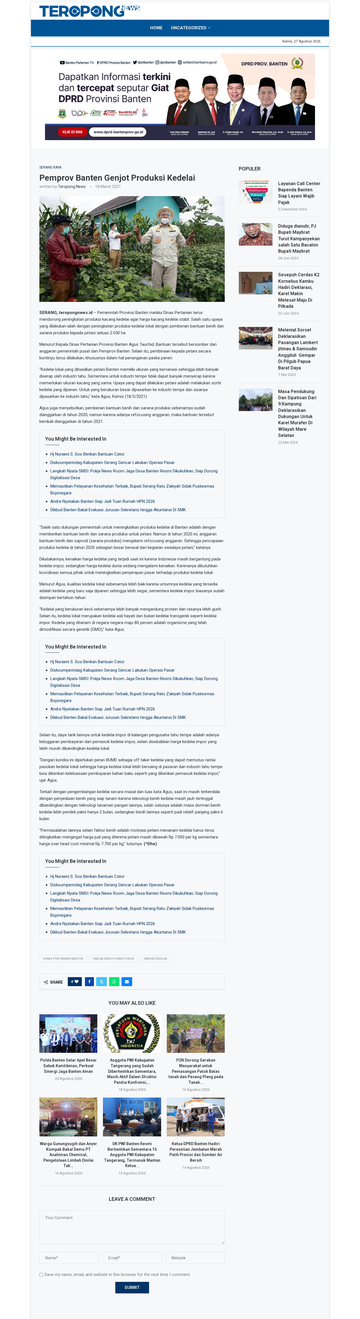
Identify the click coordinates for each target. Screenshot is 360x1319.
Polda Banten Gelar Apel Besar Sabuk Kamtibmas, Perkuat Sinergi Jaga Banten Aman (68, 1065)
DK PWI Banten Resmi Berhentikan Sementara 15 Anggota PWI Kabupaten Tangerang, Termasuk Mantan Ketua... (132, 1154)
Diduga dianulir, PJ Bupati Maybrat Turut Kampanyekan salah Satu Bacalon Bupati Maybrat (299, 238)
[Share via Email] (127, 981)
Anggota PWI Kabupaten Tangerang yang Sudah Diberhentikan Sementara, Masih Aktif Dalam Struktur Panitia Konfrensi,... (132, 1071)
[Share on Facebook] (89, 981)
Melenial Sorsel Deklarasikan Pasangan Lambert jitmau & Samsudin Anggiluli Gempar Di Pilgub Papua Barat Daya (298, 348)
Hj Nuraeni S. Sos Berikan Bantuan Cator (87, 454)
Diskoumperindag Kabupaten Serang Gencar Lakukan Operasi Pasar (112, 462)
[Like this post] (76, 981)
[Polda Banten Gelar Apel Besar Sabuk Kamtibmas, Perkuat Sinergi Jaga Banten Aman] (68, 1033)
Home (156, 27)
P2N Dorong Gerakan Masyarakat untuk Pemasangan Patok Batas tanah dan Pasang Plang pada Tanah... (195, 1071)
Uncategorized (188, 27)
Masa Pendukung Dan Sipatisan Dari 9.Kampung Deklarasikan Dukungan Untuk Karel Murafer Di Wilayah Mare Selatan (297, 413)
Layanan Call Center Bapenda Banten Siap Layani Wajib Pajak (299, 193)
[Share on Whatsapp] (114, 981)
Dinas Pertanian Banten (63, 959)
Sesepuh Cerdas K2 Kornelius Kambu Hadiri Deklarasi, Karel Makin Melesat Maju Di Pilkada (299, 290)
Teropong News (72, 186)
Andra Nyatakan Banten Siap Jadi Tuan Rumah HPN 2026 (102, 501)
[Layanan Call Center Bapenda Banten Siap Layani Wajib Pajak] (256, 192)
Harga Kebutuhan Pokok (113, 959)
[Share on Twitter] (101, 981)
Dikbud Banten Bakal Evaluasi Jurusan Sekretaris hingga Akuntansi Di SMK (118, 509)
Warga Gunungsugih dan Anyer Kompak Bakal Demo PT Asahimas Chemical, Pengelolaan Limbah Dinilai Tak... (68, 1154)
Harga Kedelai (155, 959)
